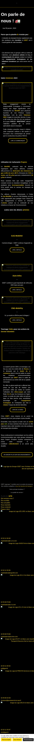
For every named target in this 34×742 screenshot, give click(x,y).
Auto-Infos (17, 276)
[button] (2, 3)
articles (26, 210)
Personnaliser (28, 739)
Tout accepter (6, 739)
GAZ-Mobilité (17, 236)
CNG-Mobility (17, 308)
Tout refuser (17, 739)
